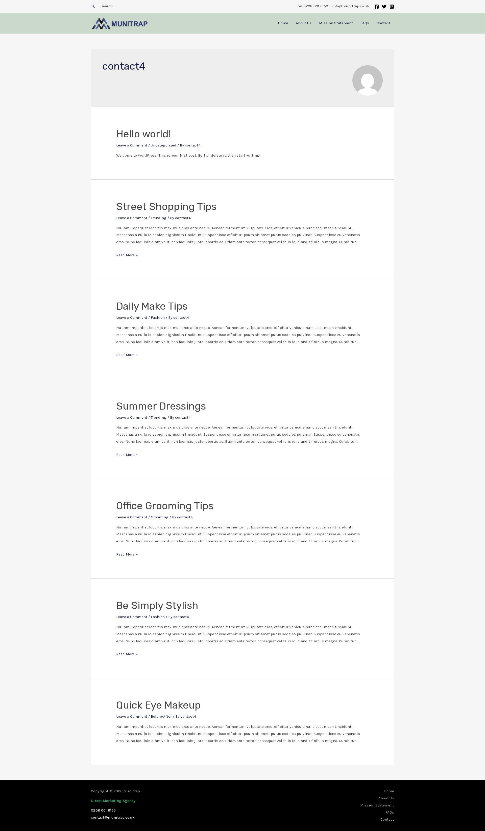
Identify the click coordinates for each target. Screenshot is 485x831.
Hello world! (143, 134)
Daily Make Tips (151, 306)
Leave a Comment (131, 145)
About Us (303, 23)
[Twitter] (384, 6)
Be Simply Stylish (157, 605)
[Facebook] (376, 6)
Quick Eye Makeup (158, 705)
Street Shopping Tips (166, 206)
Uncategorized (163, 145)
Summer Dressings (161, 406)
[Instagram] (392, 6)
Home (283, 23)
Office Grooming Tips (164, 506)
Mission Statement (336, 23)
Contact (383, 23)
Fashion (158, 317)
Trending (158, 218)
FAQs (364, 23)
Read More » (127, 255)
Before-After (161, 716)
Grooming (159, 517)
